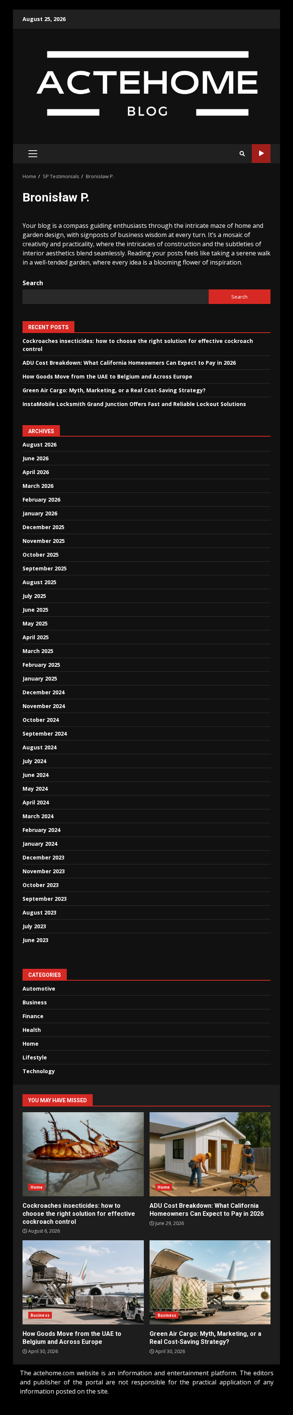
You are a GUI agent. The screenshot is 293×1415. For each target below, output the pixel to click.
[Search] (242, 153)
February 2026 (41, 499)
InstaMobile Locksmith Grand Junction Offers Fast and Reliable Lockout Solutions (134, 404)
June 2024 (35, 774)
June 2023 (35, 940)
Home (31, 1043)
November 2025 (44, 540)
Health (32, 1029)
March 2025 (38, 651)
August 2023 (39, 912)
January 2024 (40, 843)
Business (35, 1002)
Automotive (39, 988)
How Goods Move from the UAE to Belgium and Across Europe (107, 376)
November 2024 (44, 706)
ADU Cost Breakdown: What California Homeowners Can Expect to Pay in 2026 (129, 362)
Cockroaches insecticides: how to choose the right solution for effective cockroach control (83, 1154)
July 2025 (34, 595)
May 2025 (35, 623)
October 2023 (41, 885)
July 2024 (34, 761)
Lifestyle (35, 1057)
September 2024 (45, 733)
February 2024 (41, 829)
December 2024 (43, 692)
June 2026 (35, 458)
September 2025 (45, 568)
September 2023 (45, 898)
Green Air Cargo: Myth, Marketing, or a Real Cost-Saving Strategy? (114, 390)
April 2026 (36, 472)
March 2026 (38, 485)
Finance (33, 1016)
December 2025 (43, 527)
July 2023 (34, 926)
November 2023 (44, 871)
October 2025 (41, 554)
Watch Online (261, 153)
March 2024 (38, 816)
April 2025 (36, 637)
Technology (39, 1071)
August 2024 (39, 747)
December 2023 (43, 857)
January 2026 (40, 513)
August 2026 (39, 444)
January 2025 (40, 678)
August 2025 (39, 582)
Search (33, 283)
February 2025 (41, 664)
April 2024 (36, 802)
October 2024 (41, 719)
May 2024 (35, 788)
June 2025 (35, 609)
